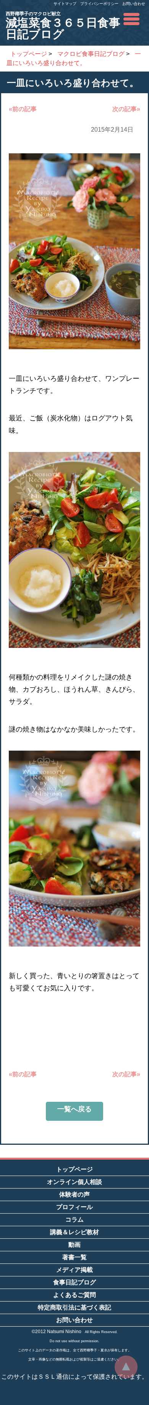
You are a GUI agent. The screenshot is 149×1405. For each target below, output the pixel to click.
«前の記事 (23, 109)
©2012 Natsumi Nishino (56, 1331)
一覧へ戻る (74, 1109)
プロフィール (74, 1207)
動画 (74, 1244)
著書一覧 (74, 1257)
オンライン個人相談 (74, 1182)
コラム (74, 1219)
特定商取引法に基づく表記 (74, 1307)
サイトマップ (64, 4)
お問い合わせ (133, 4)
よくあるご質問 (74, 1295)
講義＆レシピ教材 (74, 1232)
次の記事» (126, 109)
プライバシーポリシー (99, 4)
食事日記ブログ (74, 1282)
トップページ (74, 1169)
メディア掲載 (74, 1270)
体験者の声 (74, 1194)
